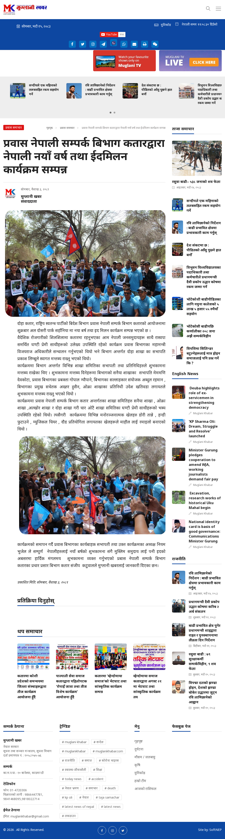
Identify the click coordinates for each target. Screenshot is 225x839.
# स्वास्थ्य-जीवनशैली (74, 770)
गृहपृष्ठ (49, 128)
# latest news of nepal (78, 806)
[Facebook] (72, 44)
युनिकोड (139, 772)
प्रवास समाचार (67, 128)
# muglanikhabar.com (108, 751)
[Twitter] (82, 44)
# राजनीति (68, 760)
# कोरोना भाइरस (109, 760)
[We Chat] (154, 44)
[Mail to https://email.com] (134, 44)
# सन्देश (98, 742)
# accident (96, 779)
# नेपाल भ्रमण (70, 788)
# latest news (111, 806)
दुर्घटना (138, 749)
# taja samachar (107, 797)
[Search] (208, 7)
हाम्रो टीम (140, 780)
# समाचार (92, 788)
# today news (72, 779)
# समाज (87, 760)
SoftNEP (215, 830)
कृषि (137, 764)
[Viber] (113, 42)
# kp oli (67, 797)
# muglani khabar (74, 742)
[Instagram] (92, 44)
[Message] (103, 44)
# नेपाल (84, 797)
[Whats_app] (123, 44)
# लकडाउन (69, 816)
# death (110, 788)
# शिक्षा (97, 770)
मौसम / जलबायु (144, 757)
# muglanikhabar (74, 751)
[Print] (144, 44)
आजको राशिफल (145, 788)
